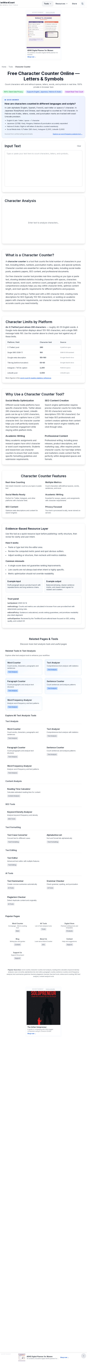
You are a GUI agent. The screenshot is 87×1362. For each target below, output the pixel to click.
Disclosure (50, 12)
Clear (79, 146)
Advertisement (6, 1354)
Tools (46, 3)
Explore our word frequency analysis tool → (67, 134)
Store (74, 3)
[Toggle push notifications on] (82, 3)
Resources (60, 3)
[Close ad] (83, 1355)
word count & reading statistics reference (35, 378)
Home (4, 67)
